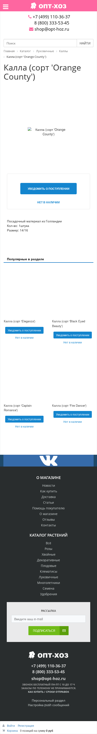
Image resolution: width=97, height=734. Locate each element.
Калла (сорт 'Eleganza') (19, 321)
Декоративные (48, 560)
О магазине (48, 514)
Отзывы (48, 519)
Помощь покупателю (48, 508)
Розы (48, 549)
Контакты (48, 525)
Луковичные (48, 577)
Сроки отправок (57, 691)
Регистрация (26, 725)
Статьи (48, 502)
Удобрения (48, 594)
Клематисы (48, 571)
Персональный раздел (48, 700)
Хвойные (48, 554)
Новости (48, 485)
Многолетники (48, 583)
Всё (48, 543)
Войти (11, 725)
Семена (48, 588)
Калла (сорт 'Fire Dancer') (69, 405)
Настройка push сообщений (48, 704)
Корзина (12, 730)
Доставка (49, 497)
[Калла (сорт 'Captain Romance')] (24, 376)
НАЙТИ (85, 43)
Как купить (48, 491)
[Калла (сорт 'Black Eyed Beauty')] (72, 291)
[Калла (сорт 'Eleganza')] (24, 291)
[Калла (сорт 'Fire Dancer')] (72, 376)
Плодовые (48, 566)
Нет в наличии (48, 202)
